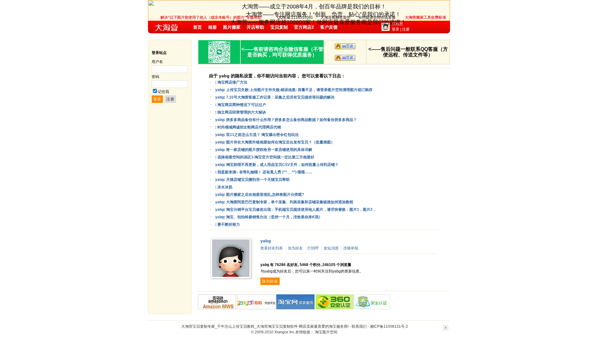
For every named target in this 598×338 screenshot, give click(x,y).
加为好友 (295, 248)
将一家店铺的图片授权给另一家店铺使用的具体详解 (269, 149)
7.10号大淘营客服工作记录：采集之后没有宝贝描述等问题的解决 (280, 97)
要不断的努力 (228, 224)
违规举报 (350, 248)
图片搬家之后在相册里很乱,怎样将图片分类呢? (265, 194)
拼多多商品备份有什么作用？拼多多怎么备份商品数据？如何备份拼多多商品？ (291, 120)
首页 (197, 27)
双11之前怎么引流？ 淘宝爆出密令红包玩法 (262, 135)
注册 (406, 29)
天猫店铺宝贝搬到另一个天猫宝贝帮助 (258, 179)
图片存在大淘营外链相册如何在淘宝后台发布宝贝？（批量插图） (280, 142)
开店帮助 (255, 27)
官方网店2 (304, 27)
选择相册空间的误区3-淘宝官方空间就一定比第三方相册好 (265, 157)
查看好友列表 (271, 248)
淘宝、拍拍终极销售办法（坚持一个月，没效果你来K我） (274, 217)
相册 (212, 27)
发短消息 (331, 248)
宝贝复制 (279, 27)
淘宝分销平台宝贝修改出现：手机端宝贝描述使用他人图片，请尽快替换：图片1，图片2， (301, 209)
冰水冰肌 (224, 187)
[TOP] (445, 331)
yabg (219, 90)
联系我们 (359, 326)
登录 (395, 29)
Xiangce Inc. (284, 332)
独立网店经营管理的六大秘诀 (241, 112)
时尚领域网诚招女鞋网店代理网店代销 (249, 127)
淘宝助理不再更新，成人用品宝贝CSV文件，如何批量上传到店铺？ (282, 164)
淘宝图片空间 (326, 332)
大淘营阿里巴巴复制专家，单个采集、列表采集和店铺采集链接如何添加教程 (289, 202)
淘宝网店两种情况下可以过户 (241, 105)
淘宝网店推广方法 (232, 82)
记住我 (163, 91)
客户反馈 (329, 27)
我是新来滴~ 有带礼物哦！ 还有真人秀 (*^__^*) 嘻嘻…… (264, 172)
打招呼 (313, 248)
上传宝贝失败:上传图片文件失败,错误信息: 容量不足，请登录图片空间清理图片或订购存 (299, 90)
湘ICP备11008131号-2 (389, 326)
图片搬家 (231, 27)
